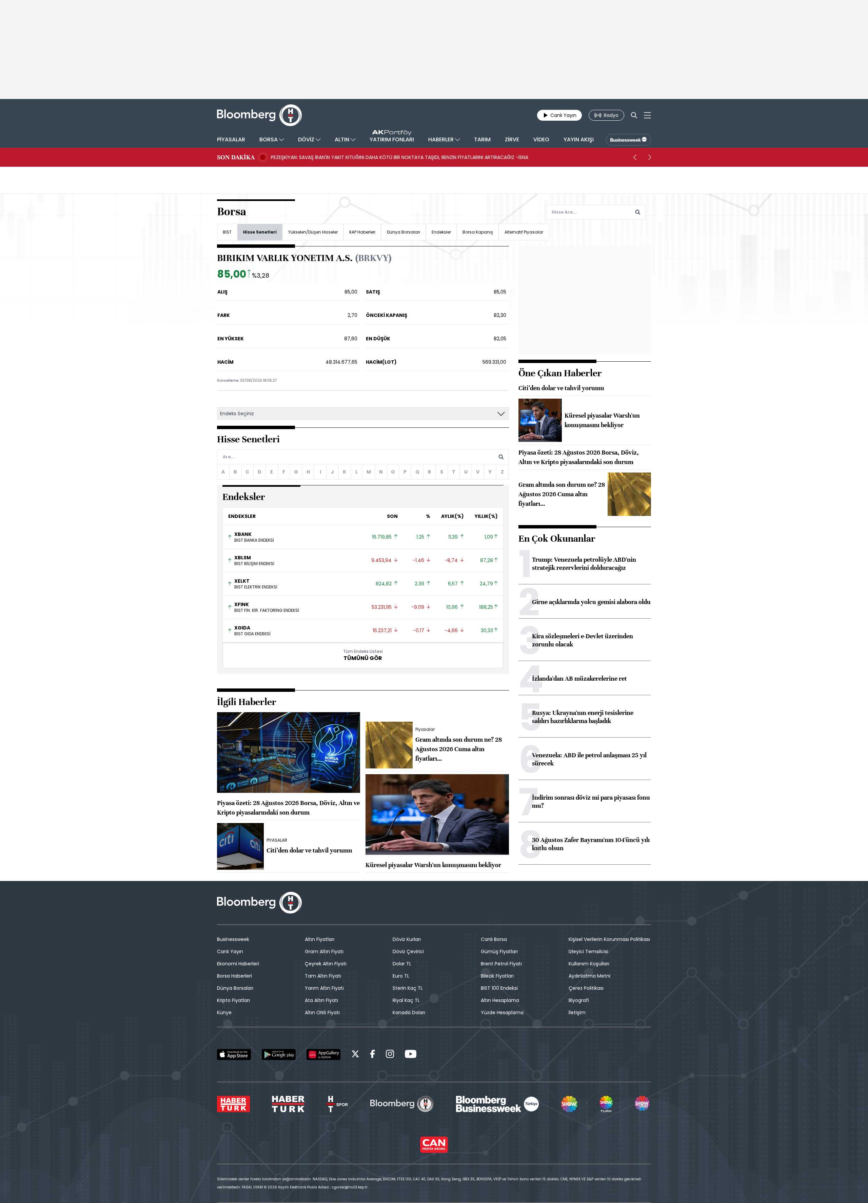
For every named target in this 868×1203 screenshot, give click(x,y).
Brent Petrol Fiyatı (501, 963)
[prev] (634, 157)
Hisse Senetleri (260, 232)
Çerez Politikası (586, 988)
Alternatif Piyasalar (524, 232)
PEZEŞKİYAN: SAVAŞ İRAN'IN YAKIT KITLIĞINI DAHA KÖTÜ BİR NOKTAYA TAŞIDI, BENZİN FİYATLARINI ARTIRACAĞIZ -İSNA (399, 157)
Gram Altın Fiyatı (324, 951)
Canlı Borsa (494, 939)
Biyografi (579, 1000)
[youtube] (410, 1055)
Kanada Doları (409, 1012)
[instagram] (390, 1055)
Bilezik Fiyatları (497, 976)
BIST (227, 232)
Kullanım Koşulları (589, 963)
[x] (355, 1055)
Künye (224, 1012)
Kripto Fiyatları (233, 1000)
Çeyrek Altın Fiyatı (326, 963)
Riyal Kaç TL (406, 1000)
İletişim (577, 1012)
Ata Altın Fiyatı (321, 1000)
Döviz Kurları (407, 939)
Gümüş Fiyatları (499, 951)
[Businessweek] (497, 1104)
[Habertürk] (233, 1104)
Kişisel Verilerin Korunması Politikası (609, 939)
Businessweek (233, 939)
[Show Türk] (605, 1104)
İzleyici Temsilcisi (588, 951)
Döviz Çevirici (408, 951)
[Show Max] (643, 1104)
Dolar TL (402, 963)
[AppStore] (234, 1054)
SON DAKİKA (236, 157)
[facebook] (372, 1055)
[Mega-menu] (647, 115)
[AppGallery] (323, 1054)
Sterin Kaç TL (408, 988)
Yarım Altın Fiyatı (324, 988)
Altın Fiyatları (319, 939)
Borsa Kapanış (477, 232)
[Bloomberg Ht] (402, 1104)
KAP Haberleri (362, 232)
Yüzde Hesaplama (502, 1012)
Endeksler (441, 232)
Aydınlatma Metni (589, 976)
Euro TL (401, 976)
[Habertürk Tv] (288, 1104)
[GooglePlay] (279, 1054)
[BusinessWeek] (628, 140)
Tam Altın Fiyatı (323, 976)
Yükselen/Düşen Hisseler (313, 232)
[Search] (634, 115)
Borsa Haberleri (234, 976)
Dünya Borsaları (403, 232)
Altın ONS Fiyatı (322, 1012)
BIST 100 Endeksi (499, 988)
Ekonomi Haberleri (238, 963)
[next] (649, 157)
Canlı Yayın (230, 951)
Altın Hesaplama (500, 1000)
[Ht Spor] (337, 1104)
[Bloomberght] (259, 115)
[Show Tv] (569, 1104)
